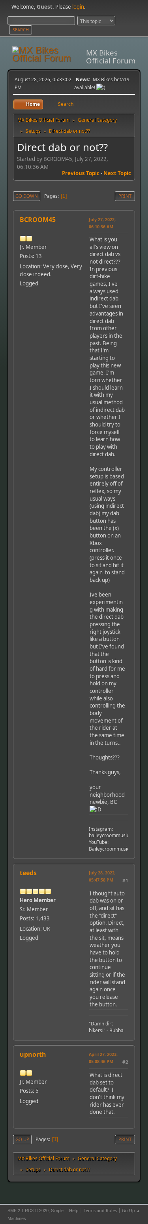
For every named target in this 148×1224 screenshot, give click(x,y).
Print (124, 196)
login (78, 6)
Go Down (26, 196)
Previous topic (80, 173)
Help (74, 1210)
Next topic (117, 173)
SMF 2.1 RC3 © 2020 (28, 1210)
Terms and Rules (100, 1210)
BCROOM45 (38, 219)
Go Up (22, 1139)
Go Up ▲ (131, 1210)
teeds (28, 872)
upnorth (33, 1054)
